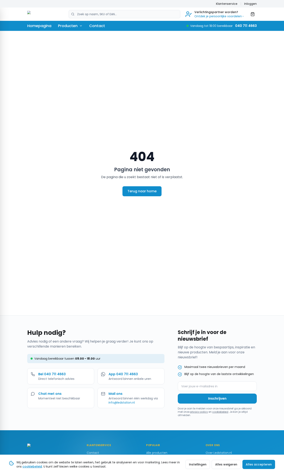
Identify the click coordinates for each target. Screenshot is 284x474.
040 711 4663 (246, 25)
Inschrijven (217, 398)
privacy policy (199, 412)
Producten (68, 25)
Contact (97, 25)
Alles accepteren (259, 464)
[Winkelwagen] (252, 14)
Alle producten (156, 453)
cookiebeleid (220, 412)
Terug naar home (142, 191)
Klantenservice (226, 4)
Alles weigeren (226, 464)
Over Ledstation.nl (219, 453)
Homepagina (39, 25)
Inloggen (250, 4)
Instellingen (197, 464)
